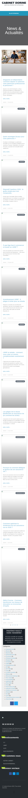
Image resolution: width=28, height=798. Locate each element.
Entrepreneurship (10, 658)
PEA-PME (8, 683)
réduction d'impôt (10, 688)
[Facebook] (12, 703)
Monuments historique (12, 676)
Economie (8, 656)
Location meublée (10, 672)
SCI (7, 693)
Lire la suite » (6, 98)
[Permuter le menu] (26, 8)
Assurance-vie (10, 649)
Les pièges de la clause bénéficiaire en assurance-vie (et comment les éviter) (13, 413)
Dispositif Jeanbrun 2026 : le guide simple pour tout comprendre (13, 191)
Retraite (8, 692)
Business (8, 652)
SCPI (7, 695)
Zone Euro (9, 699)
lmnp (7, 670)
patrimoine (9, 681)
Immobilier (8, 661)
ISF (7, 667)
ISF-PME (8, 668)
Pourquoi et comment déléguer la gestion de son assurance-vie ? (14, 469)
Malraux (8, 674)
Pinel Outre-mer (10, 686)
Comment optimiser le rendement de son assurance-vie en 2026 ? (13, 525)
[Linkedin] (17, 773)
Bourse (8, 651)
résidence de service (11, 690)
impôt (7, 663)
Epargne (8, 660)
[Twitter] (16, 703)
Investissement (10, 665)
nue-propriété (9, 679)
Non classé (9, 677)
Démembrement (10, 654)
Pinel (7, 684)
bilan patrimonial (14, 13)
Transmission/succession (12, 697)
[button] (14, 792)
